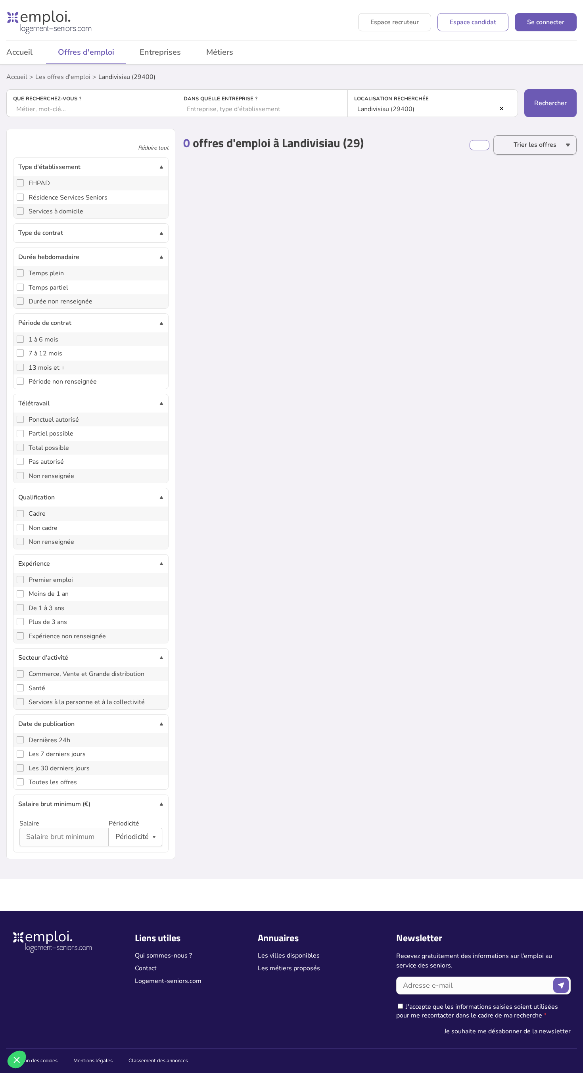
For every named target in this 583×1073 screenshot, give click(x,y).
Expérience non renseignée (67, 636)
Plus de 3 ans (48, 622)
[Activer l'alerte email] (479, 145)
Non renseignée (51, 476)
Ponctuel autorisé (54, 419)
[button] (16, 1059)
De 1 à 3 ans (46, 608)
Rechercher (550, 103)
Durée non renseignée (60, 301)
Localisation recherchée (391, 98)
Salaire (29, 823)
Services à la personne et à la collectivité (87, 702)
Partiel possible (51, 433)
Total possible (49, 447)
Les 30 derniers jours (59, 768)
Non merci (35, 1033)
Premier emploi (51, 580)
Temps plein (46, 273)
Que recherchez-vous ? (47, 98)
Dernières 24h (49, 740)
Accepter (147, 1033)
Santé (37, 688)
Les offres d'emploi (62, 77)
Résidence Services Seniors (68, 197)
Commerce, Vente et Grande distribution (86, 674)
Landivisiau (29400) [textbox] (385, 109)
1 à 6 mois (43, 339)
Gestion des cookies (35, 1060)
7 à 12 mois (45, 353)
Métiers (219, 52)
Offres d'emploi (86, 52)
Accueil (16, 77)
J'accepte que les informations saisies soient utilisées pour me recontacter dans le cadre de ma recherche (477, 1011)
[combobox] (92, 109)
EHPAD (39, 183)
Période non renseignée (63, 381)
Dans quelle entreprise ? (220, 98)
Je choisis (91, 1033)
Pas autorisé (46, 461)
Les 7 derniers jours (57, 754)
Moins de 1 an (49, 593)
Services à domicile (56, 211)
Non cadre (43, 528)
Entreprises (160, 52)
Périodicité (124, 823)
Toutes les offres (53, 782)
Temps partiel (48, 287)
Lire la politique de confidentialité (51, 1007)
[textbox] (92, 109)
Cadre (37, 513)
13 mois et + (47, 367)
